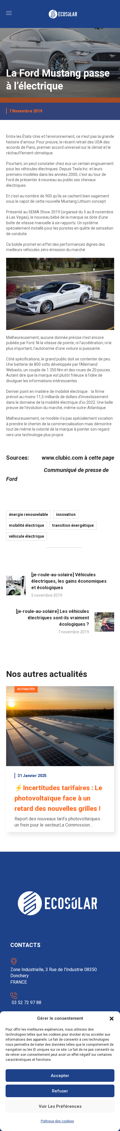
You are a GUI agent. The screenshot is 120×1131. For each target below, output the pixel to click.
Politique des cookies (57, 1121)
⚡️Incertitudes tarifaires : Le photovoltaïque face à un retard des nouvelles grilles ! (58, 798)
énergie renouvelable (28, 514)
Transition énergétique (73, 525)
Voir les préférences (60, 1106)
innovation (66, 514)
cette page (101, 457)
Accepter (60, 1075)
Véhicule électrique (26, 536)
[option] (60, 763)
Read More (60, 726)
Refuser (60, 1091)
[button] (111, 1018)
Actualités (26, 689)
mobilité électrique (26, 525)
